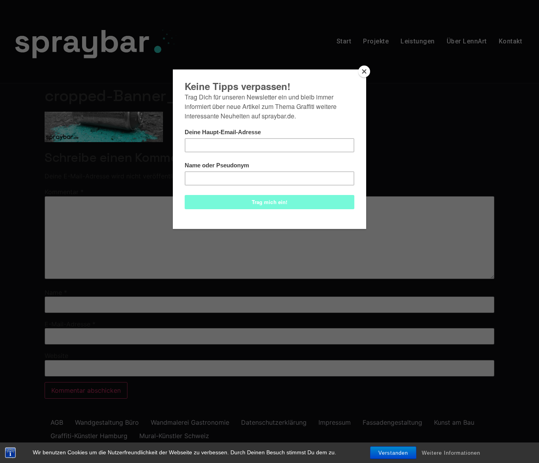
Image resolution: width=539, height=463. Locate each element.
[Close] (364, 71)
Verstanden (393, 453)
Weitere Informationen (451, 453)
